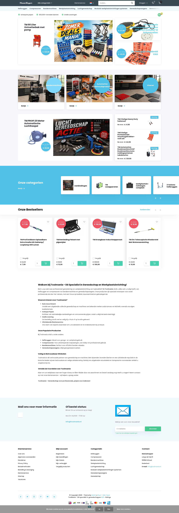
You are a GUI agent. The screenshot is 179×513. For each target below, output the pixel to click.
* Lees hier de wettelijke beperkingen (126, 433)
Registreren (60, 454)
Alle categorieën (44, 3)
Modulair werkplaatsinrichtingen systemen (110, 9)
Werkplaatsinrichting (67, 9)
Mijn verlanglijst (61, 463)
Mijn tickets (60, 460)
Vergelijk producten (63, 467)
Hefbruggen (22, 9)
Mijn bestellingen (62, 457)
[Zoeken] (132, 3)
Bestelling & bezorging (26, 470)
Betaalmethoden (24, 467)
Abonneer (153, 429)
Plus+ (99, 495)
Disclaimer (22, 460)
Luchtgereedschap (85, 9)
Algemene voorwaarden (26, 457)
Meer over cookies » (124, 509)
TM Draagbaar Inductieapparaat (107, 239)
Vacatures (21, 479)
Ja (99, 509)
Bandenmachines (50, 9)
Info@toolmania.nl (73, 421)
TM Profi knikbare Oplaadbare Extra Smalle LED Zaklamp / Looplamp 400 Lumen (33, 242)
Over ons (21, 454)
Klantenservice (80, 3)
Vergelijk (25, 258)
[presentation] (155, 198)
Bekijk (20, 188)
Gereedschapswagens (138, 9)
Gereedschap (154, 9)
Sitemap (21, 476)
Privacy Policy (23, 463)
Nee (108, 509)
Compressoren (35, 9)
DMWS (93, 495)
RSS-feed (106, 495)
